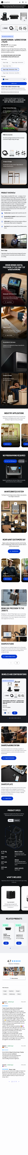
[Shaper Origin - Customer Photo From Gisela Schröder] (11, 969)
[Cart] (23, 2)
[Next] (17, 662)
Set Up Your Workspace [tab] (10, 461)
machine (11, 991)
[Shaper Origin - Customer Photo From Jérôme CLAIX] (5, 973)
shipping (14, 45)
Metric (10, 820)
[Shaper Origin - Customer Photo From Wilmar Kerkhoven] (16, 969)
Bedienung (12, 994)
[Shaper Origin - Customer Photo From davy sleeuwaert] (16, 973)
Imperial (17, 820)
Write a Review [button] (14, 978)
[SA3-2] (23, 523)
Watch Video (9, 335)
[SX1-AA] (23, 511)
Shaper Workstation (6, 935)
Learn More (9, 302)
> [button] (18, 1081)
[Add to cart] (14, 712)
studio (5, 994)
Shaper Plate (19, 935)
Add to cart (14, 83)
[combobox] (14, 79)
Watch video (7, 578)
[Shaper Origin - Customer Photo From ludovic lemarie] (22, 973)
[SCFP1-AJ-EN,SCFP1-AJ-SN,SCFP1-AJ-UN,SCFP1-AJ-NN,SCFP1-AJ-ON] (16, 521)
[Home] (7, 2)
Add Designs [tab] (22, 461)
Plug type (3, 76)
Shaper (17, 991)
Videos (19, 994)
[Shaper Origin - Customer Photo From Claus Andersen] (5, 969)
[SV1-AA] (15, 503)
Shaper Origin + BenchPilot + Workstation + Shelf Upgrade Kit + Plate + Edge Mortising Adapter (13, 702)
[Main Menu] (26, 2)
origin (5, 991)
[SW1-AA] (12, 528)
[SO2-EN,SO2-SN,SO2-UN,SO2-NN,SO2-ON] (4, 514)
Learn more (7, 444)
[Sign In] (20, 2)
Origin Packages (4, 59)
